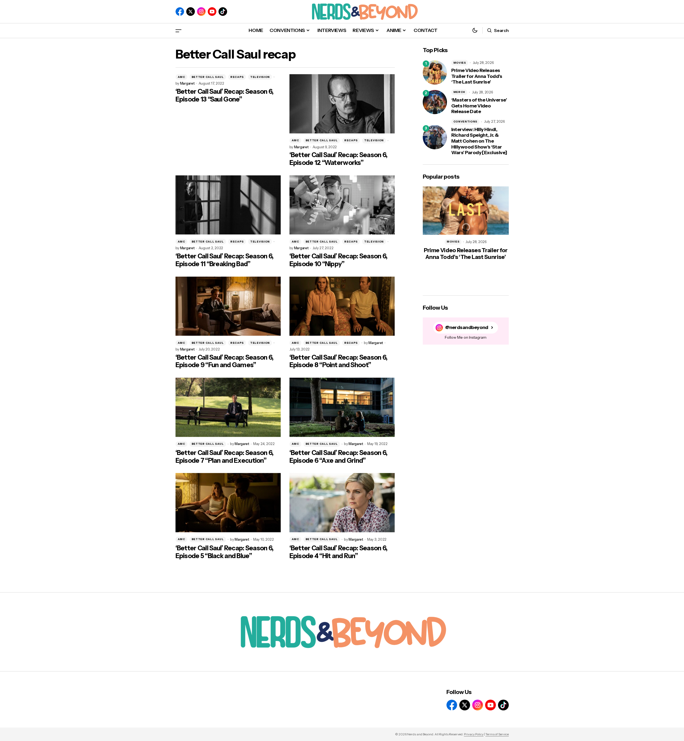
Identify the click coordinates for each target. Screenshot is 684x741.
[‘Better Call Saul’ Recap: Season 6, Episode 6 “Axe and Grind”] (342, 407)
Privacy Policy (474, 734)
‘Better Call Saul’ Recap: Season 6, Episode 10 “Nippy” (338, 260)
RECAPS (237, 77)
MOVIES (459, 62)
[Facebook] (179, 11)
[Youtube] (212, 11)
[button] (178, 30)
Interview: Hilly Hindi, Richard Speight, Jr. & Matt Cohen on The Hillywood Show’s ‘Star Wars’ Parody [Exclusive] (479, 141)
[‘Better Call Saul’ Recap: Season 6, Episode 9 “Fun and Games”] (228, 306)
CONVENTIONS (465, 121)
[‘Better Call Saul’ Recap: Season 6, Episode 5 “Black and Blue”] (228, 502)
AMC (181, 77)
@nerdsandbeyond (466, 327)
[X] (190, 11)
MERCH (459, 92)
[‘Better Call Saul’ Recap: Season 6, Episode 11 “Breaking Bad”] (228, 205)
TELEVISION (260, 77)
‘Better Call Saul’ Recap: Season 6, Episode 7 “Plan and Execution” (225, 456)
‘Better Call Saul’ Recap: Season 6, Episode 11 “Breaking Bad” (225, 260)
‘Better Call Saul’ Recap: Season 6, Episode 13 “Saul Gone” (225, 95)
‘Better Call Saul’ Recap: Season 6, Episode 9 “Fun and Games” (225, 361)
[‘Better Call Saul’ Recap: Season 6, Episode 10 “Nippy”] (342, 205)
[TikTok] (222, 11)
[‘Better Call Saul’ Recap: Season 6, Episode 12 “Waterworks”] (342, 103)
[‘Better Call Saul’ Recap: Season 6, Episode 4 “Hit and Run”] (342, 502)
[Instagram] (201, 11)
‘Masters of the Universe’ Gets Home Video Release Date (479, 105)
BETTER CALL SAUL (208, 77)
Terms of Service (497, 734)
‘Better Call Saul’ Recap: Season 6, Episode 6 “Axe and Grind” (338, 456)
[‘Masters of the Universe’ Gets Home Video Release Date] (435, 102)
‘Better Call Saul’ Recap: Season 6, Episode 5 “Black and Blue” (225, 552)
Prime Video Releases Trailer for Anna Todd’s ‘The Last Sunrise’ (476, 76)
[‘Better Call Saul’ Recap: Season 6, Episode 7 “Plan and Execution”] (228, 407)
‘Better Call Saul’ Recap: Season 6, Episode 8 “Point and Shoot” (338, 361)
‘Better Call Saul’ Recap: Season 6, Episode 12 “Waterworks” (338, 159)
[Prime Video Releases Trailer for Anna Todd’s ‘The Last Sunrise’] (435, 72)
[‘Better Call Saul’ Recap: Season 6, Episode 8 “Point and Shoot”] (342, 306)
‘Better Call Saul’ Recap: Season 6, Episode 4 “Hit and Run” (338, 552)
